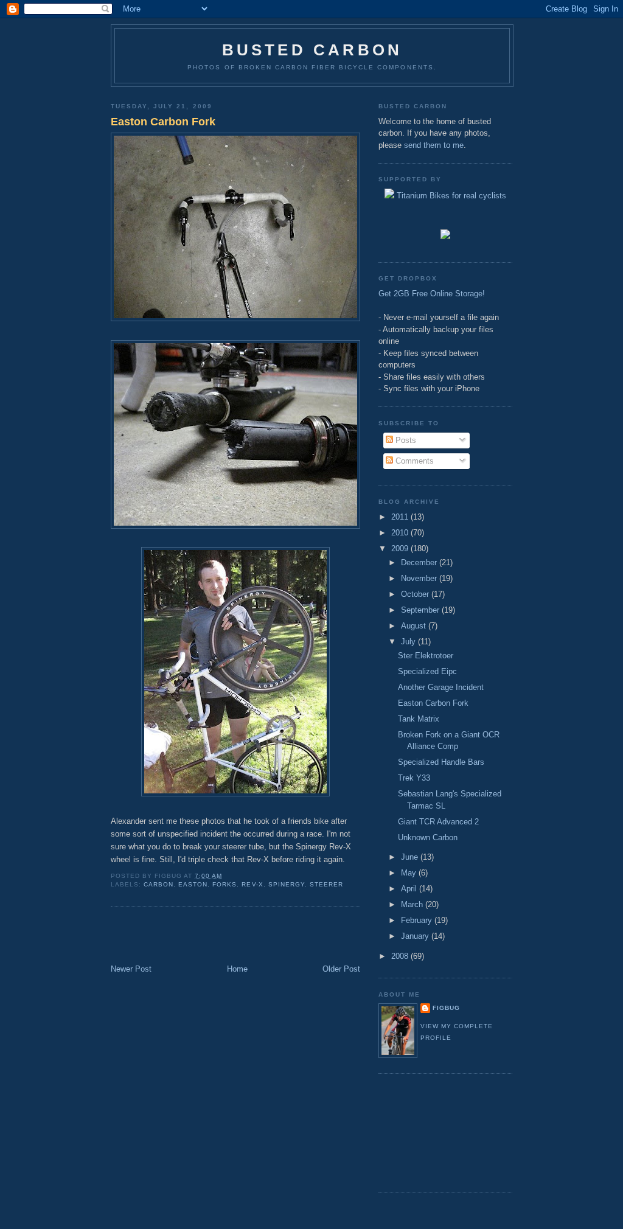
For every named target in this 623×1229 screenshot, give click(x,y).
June (410, 857)
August (414, 625)
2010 (401, 532)
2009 (401, 548)
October (416, 594)
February (417, 920)
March (413, 904)
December (420, 562)
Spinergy (286, 884)
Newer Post (131, 968)
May (410, 872)
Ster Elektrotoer (425, 655)
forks (224, 884)
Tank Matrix (418, 718)
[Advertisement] (182, 936)
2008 (401, 956)
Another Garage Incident (441, 687)
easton (192, 884)
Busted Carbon (312, 50)
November (420, 578)
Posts (404, 440)
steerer (326, 884)
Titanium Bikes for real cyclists (450, 195)
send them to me (434, 145)
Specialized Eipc (427, 671)
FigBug (446, 1007)
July (409, 641)
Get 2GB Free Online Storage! (431, 293)
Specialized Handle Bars (441, 762)
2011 (401, 516)
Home (237, 968)
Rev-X (252, 884)
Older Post (341, 968)
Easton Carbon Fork (163, 122)
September (421, 609)
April (410, 888)
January (416, 936)
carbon (158, 884)
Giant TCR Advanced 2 (438, 821)
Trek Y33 (414, 777)
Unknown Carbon (428, 837)
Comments (413, 460)
